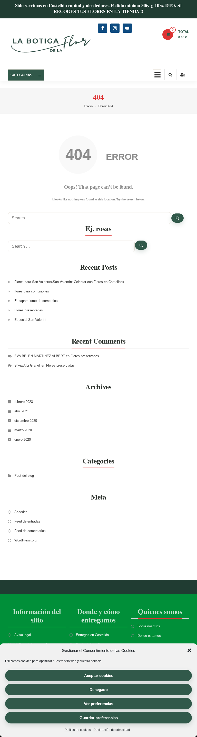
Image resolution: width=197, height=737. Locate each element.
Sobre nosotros (148, 626)
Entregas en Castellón (92, 635)
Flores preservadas (28, 310)
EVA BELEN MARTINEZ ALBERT (39, 356)
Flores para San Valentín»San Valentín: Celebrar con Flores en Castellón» (69, 282)
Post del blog (24, 476)
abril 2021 (21, 411)
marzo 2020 (23, 430)
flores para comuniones (31, 291)
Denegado (99, 689)
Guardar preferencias (99, 718)
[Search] (177, 218)
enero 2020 (22, 439)
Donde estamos (149, 636)
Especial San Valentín (30, 320)
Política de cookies (78, 730)
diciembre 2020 (25, 421)
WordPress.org (25, 540)
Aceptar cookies (98, 675)
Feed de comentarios (30, 531)
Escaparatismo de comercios (36, 301)
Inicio (88, 106)
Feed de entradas (27, 521)
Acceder (20, 512)
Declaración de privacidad (111, 730)
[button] (189, 650)
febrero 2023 (23, 402)
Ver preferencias (98, 703)
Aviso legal (22, 635)
